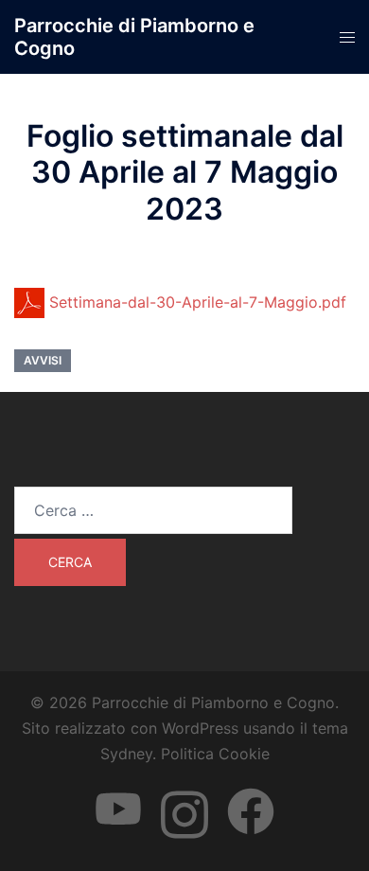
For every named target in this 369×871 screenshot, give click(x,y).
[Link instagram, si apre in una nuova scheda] (184, 793)
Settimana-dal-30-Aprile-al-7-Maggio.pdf (195, 302)
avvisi (43, 360)
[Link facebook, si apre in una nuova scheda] (250, 793)
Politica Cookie (215, 753)
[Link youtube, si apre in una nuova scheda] (118, 793)
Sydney (126, 753)
